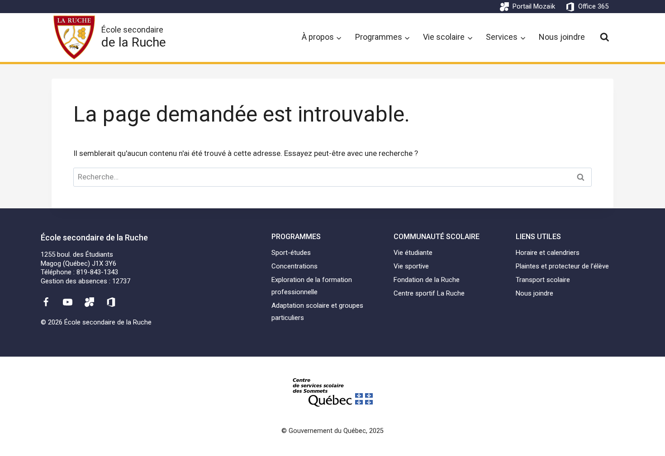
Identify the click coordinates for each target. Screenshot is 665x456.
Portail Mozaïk (534, 6)
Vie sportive (411, 266)
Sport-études (291, 253)
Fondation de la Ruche (427, 280)
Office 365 (593, 6)
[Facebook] (45, 301)
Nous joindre (562, 37)
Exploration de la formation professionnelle (311, 286)
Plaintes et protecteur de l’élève (562, 266)
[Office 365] (111, 301)
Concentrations (294, 266)
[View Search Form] (604, 37)
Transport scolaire (543, 280)
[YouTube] (67, 301)
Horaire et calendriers (548, 253)
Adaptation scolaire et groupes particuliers (317, 311)
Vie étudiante (413, 253)
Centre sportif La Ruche (429, 293)
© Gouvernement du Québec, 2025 (332, 431)
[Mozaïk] (89, 301)
